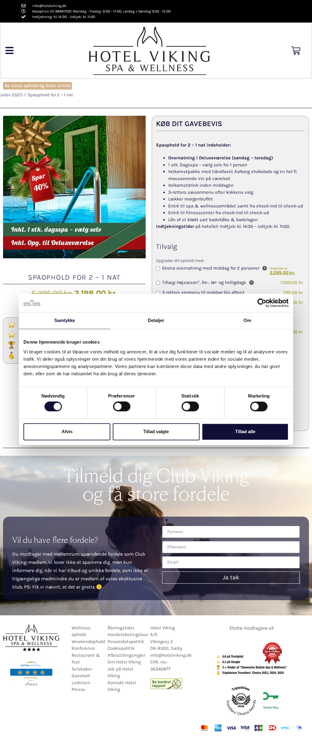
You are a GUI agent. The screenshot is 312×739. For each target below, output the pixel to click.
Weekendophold (88, 641)
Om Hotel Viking (124, 662)
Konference (83, 648)
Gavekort (81, 675)
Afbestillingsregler (126, 655)
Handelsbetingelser (128, 634)
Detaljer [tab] (156, 320)
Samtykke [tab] (64, 320)
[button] (9, 50)
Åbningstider (121, 628)
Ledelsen (81, 682)
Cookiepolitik (121, 648)
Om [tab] (247, 320)
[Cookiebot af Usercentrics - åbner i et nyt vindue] (262, 302)
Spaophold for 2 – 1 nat (50, 94)
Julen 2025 (11, 94)
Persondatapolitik (126, 641)
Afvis (67, 431)
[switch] (121, 407)
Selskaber (82, 669)
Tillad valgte (156, 431)
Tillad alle (245, 431)
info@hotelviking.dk (171, 655)
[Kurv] (296, 50)
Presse (78, 689)
